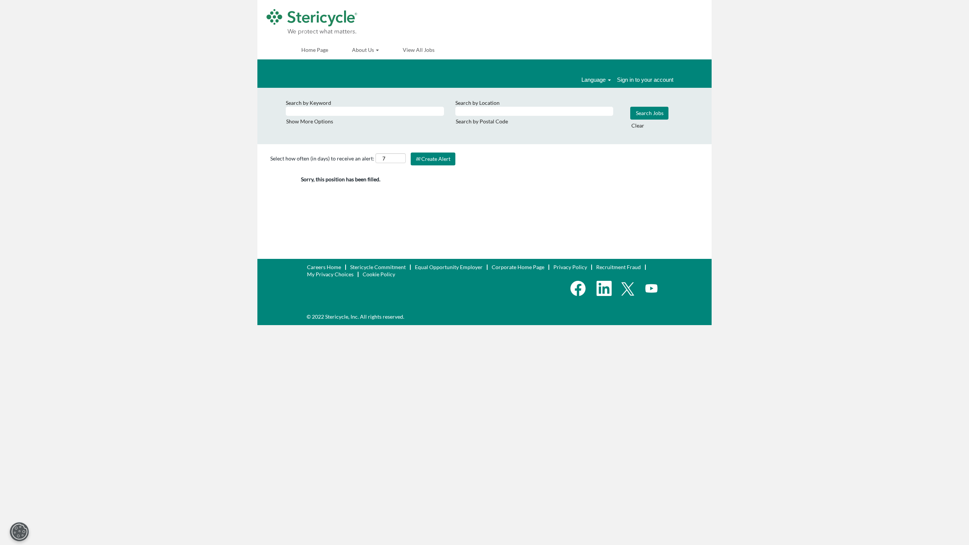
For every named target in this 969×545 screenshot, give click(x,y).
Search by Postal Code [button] (482, 121)
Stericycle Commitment (378, 267)
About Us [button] (363, 50)
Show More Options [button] (309, 121)
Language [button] (594, 79)
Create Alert (435, 159)
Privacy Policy (570, 267)
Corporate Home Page (518, 267)
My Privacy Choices (330, 274)
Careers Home (324, 267)
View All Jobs (419, 50)
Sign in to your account (645, 79)
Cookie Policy (379, 274)
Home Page (314, 50)
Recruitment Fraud (618, 267)
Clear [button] (637, 125)
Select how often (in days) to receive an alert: (322, 158)
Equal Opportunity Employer (449, 267)
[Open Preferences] (19, 531)
